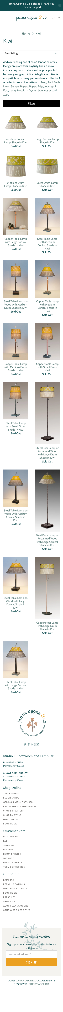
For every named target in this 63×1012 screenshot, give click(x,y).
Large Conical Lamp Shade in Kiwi (47, 140)
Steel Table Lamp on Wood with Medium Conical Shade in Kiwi (16, 515)
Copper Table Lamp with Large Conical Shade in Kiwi (16, 242)
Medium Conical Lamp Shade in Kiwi (15, 140)
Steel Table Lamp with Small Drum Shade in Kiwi (16, 426)
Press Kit (9, 897)
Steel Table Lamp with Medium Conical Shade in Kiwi (47, 243)
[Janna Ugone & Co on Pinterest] (29, 745)
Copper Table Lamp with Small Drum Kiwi (47, 367)
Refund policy (12, 854)
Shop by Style (12, 815)
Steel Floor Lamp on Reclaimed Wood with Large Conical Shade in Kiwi (47, 540)
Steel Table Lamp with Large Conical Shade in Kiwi (15, 685)
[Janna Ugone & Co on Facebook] (24, 745)
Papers (24, 86)
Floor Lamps (11, 798)
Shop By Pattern (13, 811)
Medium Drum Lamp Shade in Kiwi (15, 184)
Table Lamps (11, 793)
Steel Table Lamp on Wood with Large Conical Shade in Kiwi (16, 602)
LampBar (8, 880)
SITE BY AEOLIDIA (38, 984)
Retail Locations (14, 884)
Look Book (10, 824)
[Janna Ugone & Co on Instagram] (33, 745)
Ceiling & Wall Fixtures (18, 802)
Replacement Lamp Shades (19, 806)
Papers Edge (36, 86)
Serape (15, 86)
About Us (9, 901)
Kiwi (38, 33)
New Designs (11, 819)
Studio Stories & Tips (16, 910)
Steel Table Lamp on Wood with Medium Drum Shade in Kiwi (16, 304)
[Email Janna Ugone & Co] (37, 745)
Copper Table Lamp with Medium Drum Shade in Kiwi (15, 367)
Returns (8, 849)
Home (26, 33)
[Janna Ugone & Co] (31, 18)
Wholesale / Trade (15, 888)
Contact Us (10, 836)
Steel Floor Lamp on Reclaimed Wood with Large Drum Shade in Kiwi (47, 452)
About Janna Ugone (15, 906)
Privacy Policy (12, 862)
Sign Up (31, 962)
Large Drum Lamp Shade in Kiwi (47, 184)
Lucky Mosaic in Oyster (23, 90)
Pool (50, 82)
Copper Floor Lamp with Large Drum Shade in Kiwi (47, 626)
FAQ (5, 841)
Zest (5, 94)
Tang (43, 82)
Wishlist (8, 858)
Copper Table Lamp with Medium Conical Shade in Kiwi (47, 306)
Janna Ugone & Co (28, 980)
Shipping (8, 845)
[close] (59, 5)
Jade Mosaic (45, 90)
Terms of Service (14, 867)
